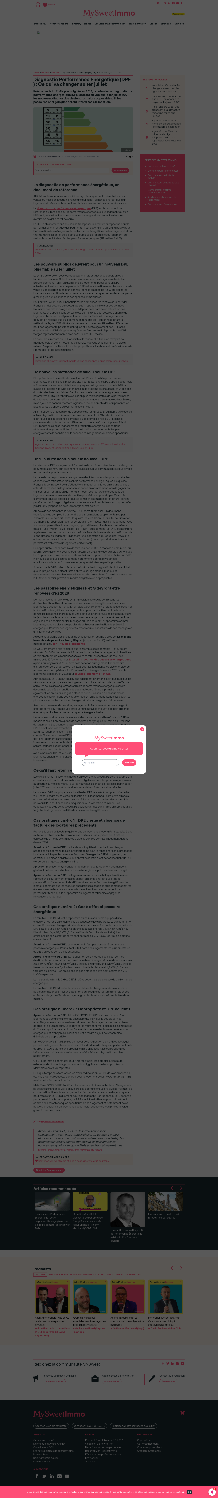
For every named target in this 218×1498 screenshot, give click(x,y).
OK (189, 1492)
